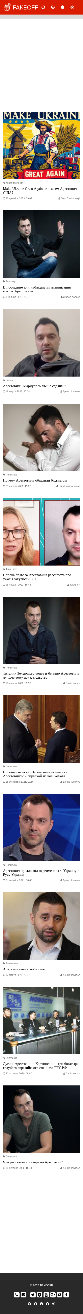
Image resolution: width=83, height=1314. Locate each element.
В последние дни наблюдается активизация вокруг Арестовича (37, 289)
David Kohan (73, 683)
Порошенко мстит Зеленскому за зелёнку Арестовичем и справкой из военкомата (35, 774)
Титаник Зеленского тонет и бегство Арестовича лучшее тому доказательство (41, 675)
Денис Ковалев (71, 391)
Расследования (75, 7)
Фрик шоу (11, 569)
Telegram (75, 584)
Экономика (12, 963)
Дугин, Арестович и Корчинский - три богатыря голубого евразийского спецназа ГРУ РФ (40, 1066)
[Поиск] (29, 1304)
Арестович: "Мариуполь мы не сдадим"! (34, 386)
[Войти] (53, 1304)
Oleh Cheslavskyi (70, 198)
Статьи (65, 7)
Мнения (56, 7)
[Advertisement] (41, 64)
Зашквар (11, 281)
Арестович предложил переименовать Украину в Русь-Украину (41, 873)
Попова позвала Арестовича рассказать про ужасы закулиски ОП (37, 577)
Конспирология (14, 183)
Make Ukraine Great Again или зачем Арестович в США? (41, 191)
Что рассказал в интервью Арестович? (33, 1162)
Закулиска (11, 1058)
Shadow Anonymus (69, 486)
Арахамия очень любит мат (24, 969)
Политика (11, 474)
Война (9, 380)
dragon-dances (71, 297)
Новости (46, 7)
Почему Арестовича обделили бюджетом (35, 480)
